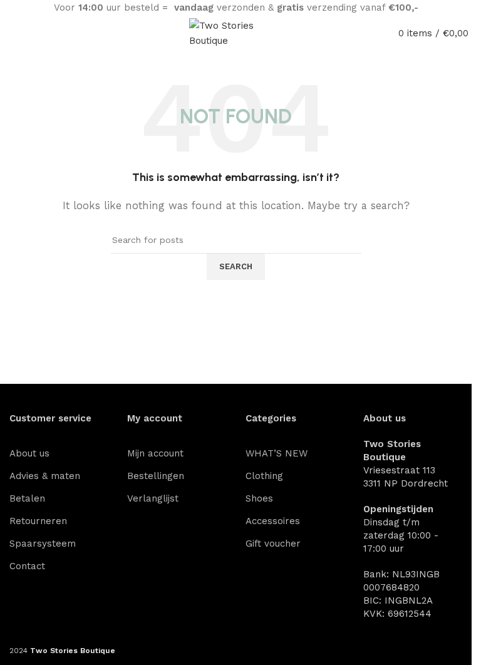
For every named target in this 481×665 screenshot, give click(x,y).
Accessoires (273, 521)
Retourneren (38, 521)
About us (29, 453)
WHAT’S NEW (277, 453)
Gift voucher (273, 543)
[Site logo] (236, 32)
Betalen (27, 498)
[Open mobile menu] (7, 33)
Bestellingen (155, 476)
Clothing (264, 476)
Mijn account (155, 453)
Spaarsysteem (42, 543)
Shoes (259, 498)
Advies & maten (44, 476)
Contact (27, 566)
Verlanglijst (152, 498)
